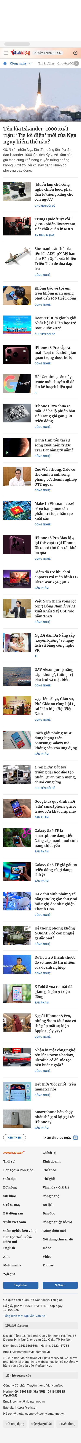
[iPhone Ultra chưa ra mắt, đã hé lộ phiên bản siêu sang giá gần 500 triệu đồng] (17, 413)
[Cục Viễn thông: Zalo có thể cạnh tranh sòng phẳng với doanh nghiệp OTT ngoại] (17, 476)
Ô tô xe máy (12, 1205)
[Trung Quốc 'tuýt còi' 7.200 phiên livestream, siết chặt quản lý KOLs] (17, 226)
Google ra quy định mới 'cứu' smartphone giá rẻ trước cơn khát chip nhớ (55, 806)
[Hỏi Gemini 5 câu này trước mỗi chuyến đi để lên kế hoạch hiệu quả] (17, 383)
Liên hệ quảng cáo (18, 1375)
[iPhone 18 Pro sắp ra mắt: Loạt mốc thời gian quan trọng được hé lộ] (17, 354)
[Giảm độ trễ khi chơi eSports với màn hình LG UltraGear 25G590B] (17, 579)
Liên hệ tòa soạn (16, 1325)
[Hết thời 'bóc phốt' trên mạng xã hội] (17, 1091)
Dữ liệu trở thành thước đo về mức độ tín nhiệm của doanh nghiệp (55, 962)
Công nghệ (18, 63)
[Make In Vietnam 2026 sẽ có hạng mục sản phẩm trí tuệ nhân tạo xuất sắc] (17, 510)
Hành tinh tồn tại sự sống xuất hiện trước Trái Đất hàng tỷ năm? (54, 445)
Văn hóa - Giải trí (56, 1187)
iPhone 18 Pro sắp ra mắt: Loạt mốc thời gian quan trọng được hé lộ (55, 352)
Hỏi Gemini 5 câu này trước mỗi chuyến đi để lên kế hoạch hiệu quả (54, 382)
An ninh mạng (44, 235)
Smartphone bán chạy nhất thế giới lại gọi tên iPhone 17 (55, 1117)
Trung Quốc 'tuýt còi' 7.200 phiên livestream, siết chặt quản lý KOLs (55, 224)
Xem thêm (14, 1137)
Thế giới (49, 1179)
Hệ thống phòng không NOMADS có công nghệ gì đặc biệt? (55, 933)
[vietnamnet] (20, 54)
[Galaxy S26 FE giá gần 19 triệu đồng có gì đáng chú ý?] (17, 871)
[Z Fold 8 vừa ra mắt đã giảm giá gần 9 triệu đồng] (17, 993)
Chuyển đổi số (67, 63)
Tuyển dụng (67, 1424)
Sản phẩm (42, 587)
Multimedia (12, 1265)
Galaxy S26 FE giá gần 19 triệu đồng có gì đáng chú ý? (56, 870)
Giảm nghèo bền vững (20, 1231)
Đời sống (10, 1187)
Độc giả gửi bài (41, 1424)
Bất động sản (13, 1213)
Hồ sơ (47, 1248)
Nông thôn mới (54, 1231)
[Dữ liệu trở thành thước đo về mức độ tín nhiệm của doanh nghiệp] (17, 964)
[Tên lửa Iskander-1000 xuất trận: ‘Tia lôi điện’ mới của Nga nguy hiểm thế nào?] (40, 95)
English (9, 1248)
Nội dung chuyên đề (58, 1239)
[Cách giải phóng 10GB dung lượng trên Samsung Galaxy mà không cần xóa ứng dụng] (17, 740)
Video (47, 1257)
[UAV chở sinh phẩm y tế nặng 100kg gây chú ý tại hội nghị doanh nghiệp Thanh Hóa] (17, 901)
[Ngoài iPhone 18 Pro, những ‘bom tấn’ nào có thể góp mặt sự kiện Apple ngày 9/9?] (17, 1022)
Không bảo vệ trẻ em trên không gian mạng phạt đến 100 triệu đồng (55, 293)
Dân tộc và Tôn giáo (18, 1170)
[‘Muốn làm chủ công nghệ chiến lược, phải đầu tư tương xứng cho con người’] (17, 191)
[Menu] (5, 53)
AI (36, 392)
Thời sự (8, 1161)
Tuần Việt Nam (14, 1222)
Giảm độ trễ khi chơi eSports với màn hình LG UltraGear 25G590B (56, 577)
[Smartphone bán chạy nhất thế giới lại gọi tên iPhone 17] (17, 1119)
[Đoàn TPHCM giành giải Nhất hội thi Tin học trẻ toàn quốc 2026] (17, 325)
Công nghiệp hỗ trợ (57, 1222)
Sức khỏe (10, 1196)
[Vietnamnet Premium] (14, 1155)
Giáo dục (9, 1179)
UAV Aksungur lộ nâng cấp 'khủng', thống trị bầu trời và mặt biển (54, 674)
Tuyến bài (21, 1285)
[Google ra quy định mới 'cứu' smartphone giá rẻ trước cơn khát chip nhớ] (17, 808)
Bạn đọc (49, 1213)
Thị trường (46, 63)
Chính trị (49, 1153)
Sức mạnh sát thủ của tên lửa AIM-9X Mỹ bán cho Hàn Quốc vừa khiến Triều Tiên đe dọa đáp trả (55, 258)
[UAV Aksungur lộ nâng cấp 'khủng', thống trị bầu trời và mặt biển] (17, 676)
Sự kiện (60, 1285)
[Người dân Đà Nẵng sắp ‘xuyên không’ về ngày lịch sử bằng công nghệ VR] (17, 642)
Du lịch (48, 1205)
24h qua (9, 1274)
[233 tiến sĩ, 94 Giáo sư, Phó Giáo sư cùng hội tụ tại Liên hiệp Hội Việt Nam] (17, 705)
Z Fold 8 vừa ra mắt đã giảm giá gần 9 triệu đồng (53, 991)
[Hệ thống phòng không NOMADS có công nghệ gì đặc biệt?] (17, 935)
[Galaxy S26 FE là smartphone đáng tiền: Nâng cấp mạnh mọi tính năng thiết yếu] (17, 837)
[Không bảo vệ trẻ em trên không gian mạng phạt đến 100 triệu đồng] (17, 295)
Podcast (49, 1265)
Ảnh (6, 1257)
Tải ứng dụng (15, 1424)
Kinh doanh (51, 1161)
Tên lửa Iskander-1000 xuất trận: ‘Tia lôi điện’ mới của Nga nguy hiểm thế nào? (39, 135)
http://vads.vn (26, 1407)
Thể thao (49, 1170)
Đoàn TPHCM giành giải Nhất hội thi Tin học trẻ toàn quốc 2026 (55, 323)
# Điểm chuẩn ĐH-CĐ (47, 53)
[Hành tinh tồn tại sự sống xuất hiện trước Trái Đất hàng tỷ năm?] (17, 447)
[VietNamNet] (5, 63)
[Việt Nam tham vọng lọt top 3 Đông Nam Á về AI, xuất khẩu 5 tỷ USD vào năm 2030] (17, 608)
